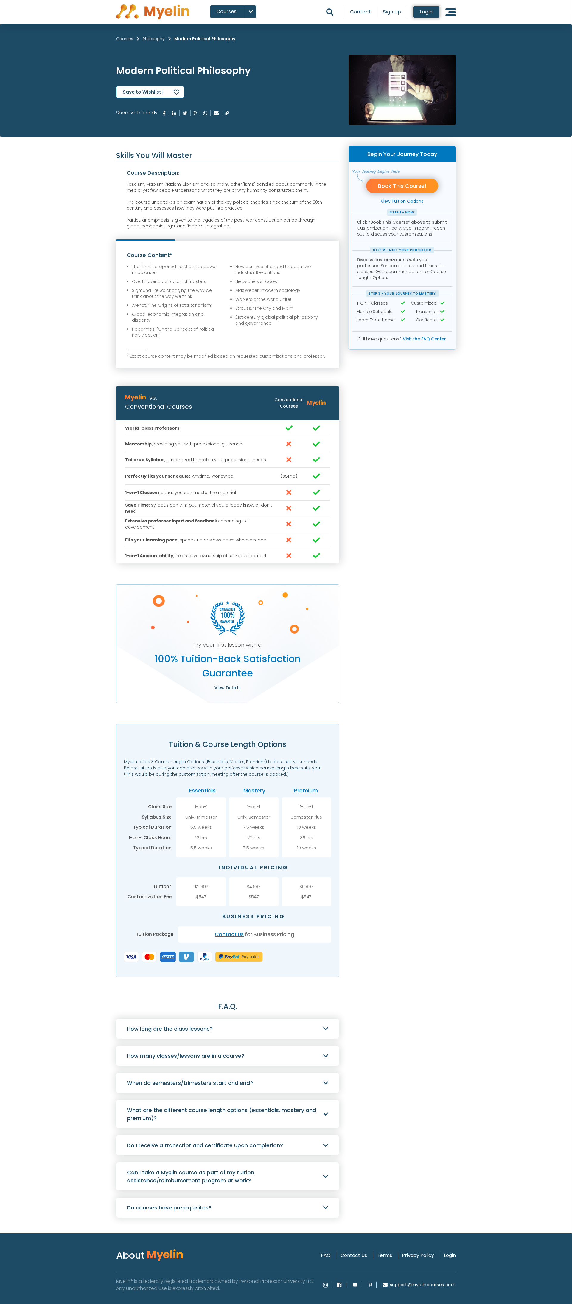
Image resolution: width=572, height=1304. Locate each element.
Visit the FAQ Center (424, 339)
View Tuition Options (402, 201)
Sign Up (392, 12)
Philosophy (154, 39)
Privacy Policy (418, 1255)
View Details (227, 688)
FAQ (326, 1255)
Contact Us (229, 934)
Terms (384, 1255)
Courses (124, 39)
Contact (360, 12)
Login (426, 11)
